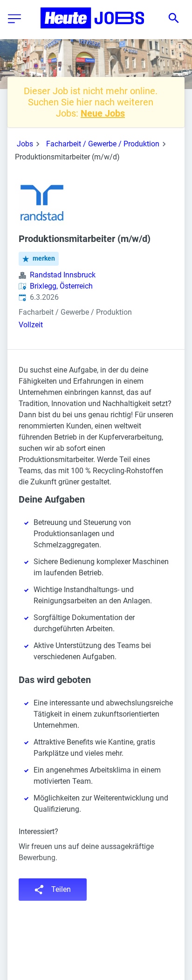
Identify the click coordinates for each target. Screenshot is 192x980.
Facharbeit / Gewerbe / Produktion (102, 143)
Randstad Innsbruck (63, 274)
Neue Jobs (103, 113)
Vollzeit (31, 324)
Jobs (25, 143)
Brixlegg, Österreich (61, 286)
